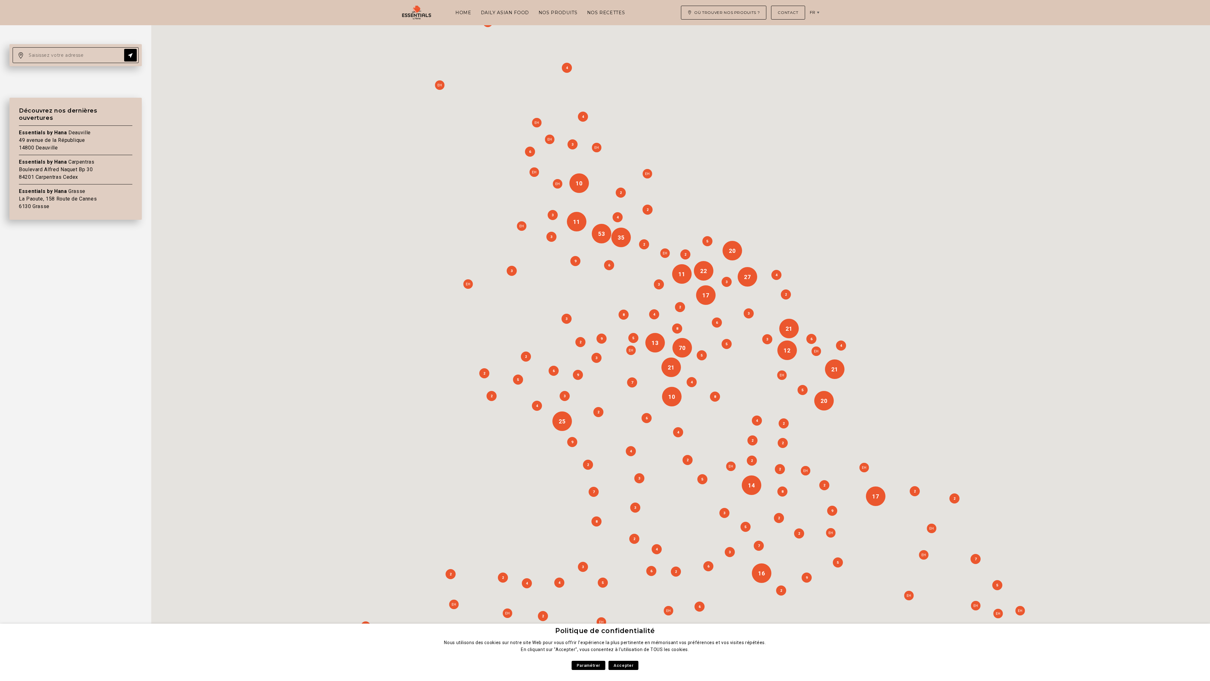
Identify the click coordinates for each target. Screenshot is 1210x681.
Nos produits (558, 12)
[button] (909, 595)
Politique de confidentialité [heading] (605, 631)
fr (812, 12)
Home (463, 12)
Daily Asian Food (505, 12)
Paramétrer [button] (588, 665)
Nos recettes (606, 12)
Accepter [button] (623, 665)
